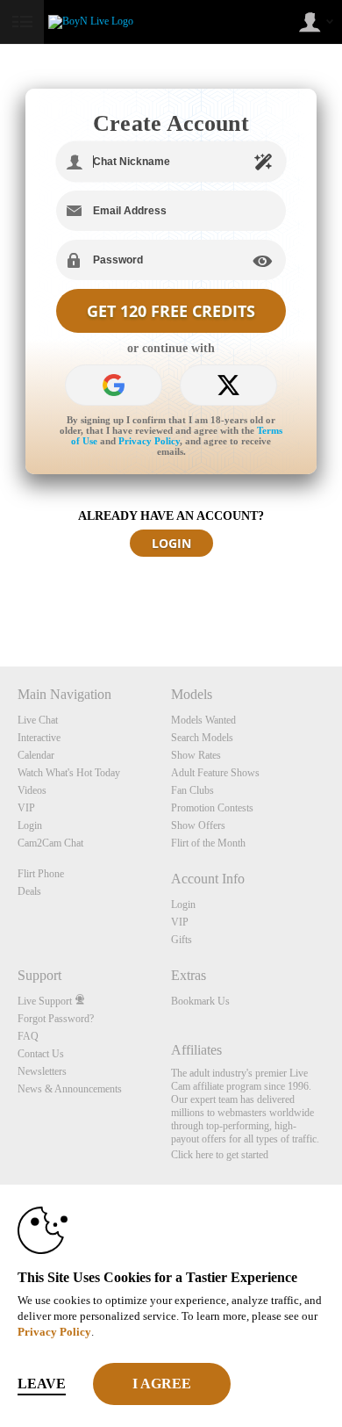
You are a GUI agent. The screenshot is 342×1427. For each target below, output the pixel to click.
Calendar (36, 755)
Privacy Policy (149, 441)
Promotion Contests (212, 808)
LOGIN (171, 543)
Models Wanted (203, 720)
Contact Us (41, 1054)
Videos (32, 790)
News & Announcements (70, 1089)
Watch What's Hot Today (69, 773)
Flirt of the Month (208, 843)
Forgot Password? (56, 1019)
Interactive (39, 738)
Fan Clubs (192, 790)
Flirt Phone (41, 874)
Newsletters (42, 1071)
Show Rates (196, 755)
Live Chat (38, 720)
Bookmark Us (200, 1001)
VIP (26, 808)
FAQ (28, 1036)
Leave (42, 1383)
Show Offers (198, 825)
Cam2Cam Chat (50, 843)
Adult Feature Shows (215, 773)
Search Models (202, 738)
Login (30, 825)
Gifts (181, 939)
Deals (29, 891)
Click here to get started (219, 1155)
